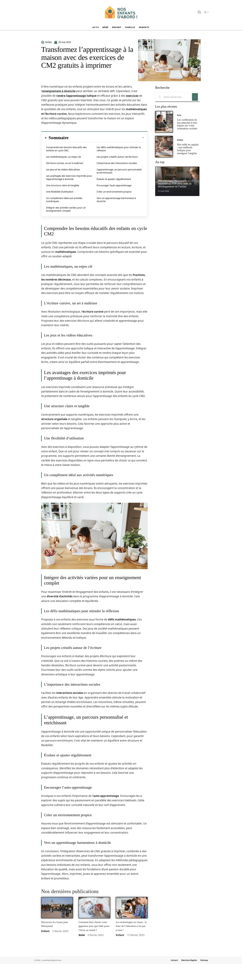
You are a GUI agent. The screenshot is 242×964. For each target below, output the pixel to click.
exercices (132, 96)
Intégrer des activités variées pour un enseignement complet (66, 209)
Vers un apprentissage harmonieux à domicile (116, 200)
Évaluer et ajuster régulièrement (114, 179)
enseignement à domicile (58, 91)
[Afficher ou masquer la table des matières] (106, 137)
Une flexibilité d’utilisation (59, 191)
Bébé (82, 935)
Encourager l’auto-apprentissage (114, 185)
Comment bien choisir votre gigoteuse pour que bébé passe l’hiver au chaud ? (94, 926)
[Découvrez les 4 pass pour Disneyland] (57, 907)
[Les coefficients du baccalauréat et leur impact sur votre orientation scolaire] (164, 121)
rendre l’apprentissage (71, 96)
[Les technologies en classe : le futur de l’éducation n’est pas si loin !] (131, 907)
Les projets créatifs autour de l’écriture (117, 156)
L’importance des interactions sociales (117, 163)
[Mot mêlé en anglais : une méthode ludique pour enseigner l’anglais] (164, 146)
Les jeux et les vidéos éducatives (63, 169)
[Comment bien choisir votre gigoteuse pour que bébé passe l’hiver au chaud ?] (94, 907)
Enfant (45, 931)
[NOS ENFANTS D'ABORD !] (121, 12)
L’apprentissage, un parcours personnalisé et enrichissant (119, 171)
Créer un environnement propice (114, 191)
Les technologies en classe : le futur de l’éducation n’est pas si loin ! (131, 926)
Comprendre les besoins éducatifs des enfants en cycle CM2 (66, 149)
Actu (179, 115)
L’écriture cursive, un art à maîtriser (64, 163)
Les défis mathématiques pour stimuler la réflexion (119, 149)
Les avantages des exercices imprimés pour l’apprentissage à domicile (69, 177)
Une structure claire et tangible (62, 185)
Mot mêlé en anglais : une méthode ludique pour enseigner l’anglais (188, 149)
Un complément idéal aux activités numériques (64, 200)
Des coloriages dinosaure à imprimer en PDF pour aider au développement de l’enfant (175, 183)
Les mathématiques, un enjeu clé (63, 156)
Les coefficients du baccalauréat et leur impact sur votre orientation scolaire (187, 124)
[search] (199, 12)
